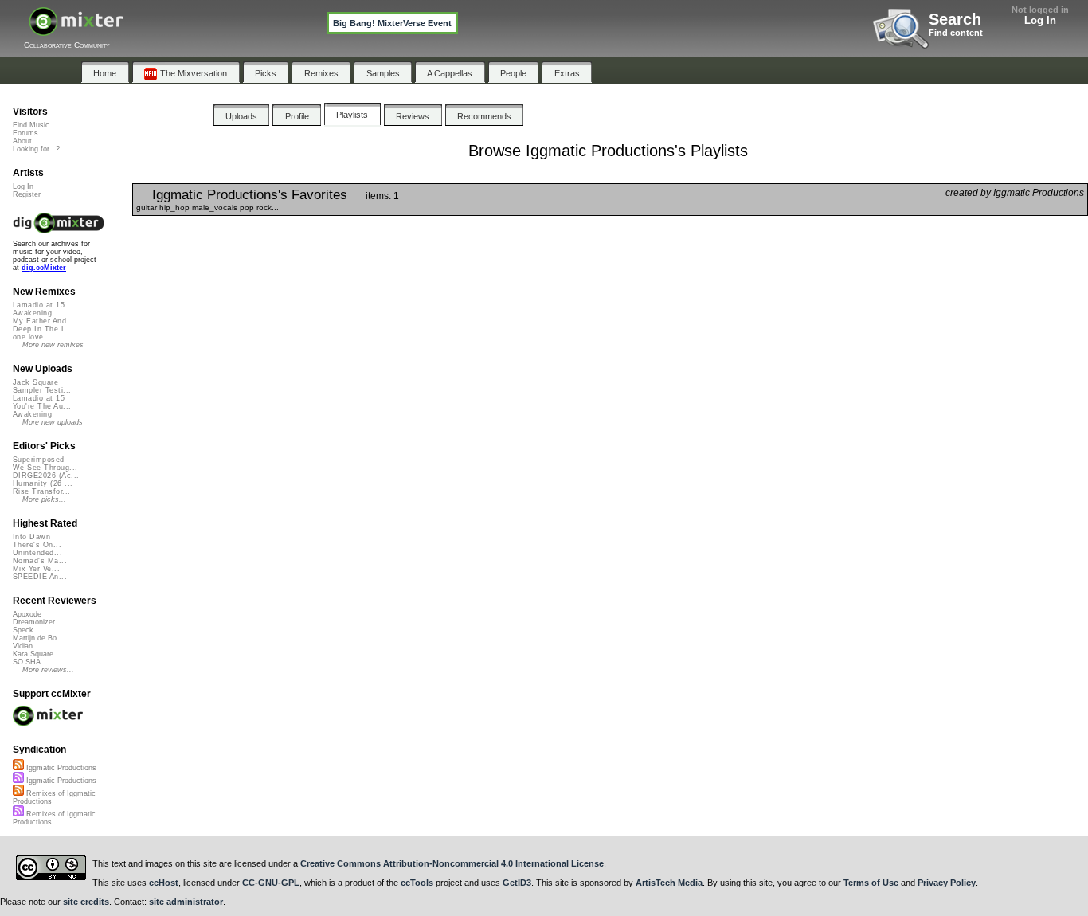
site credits (86, 901)
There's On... (37, 545)
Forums (25, 133)
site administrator (186, 901)
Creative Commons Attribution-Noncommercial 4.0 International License (452, 863)
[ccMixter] (76, 30)
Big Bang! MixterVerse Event (392, 23)
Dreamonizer (34, 622)
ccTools (417, 882)
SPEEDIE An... (40, 577)
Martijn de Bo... (38, 638)
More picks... (44, 499)
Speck (23, 630)
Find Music (31, 125)
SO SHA (27, 662)
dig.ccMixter (44, 268)
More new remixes (53, 345)
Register (27, 194)
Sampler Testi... (42, 390)
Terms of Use (870, 882)
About (22, 141)
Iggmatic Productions (60, 768)
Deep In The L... (43, 329)
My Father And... (43, 321)
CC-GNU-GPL (270, 882)
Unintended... (37, 553)
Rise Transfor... (41, 491)
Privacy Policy (947, 882)
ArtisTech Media (669, 882)
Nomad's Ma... (40, 561)
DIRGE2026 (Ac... (46, 476)
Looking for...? (36, 149)
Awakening (32, 313)
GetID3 (517, 882)
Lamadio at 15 (39, 305)
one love (28, 337)
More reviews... (48, 670)
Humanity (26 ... (42, 483)
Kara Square (33, 654)
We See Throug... (45, 468)
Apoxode (27, 614)
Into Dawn (31, 537)
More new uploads (52, 422)
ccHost (163, 882)
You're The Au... (42, 406)
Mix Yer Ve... (36, 569)
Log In (1040, 20)
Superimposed (39, 460)
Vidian (23, 646)
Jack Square (35, 382)
